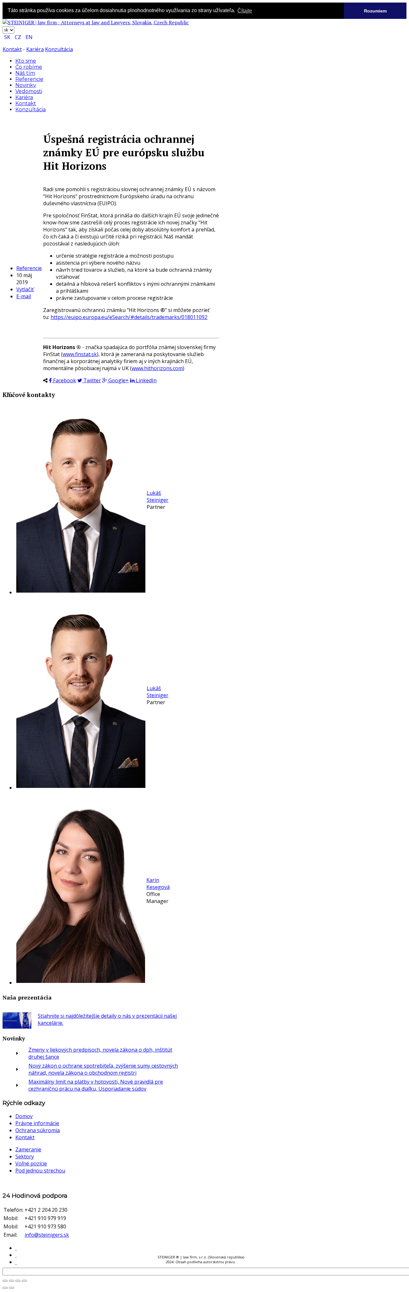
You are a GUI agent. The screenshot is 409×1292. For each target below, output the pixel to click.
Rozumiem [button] (375, 10)
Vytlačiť (25, 289)
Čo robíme (28, 67)
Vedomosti (28, 91)
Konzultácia (59, 49)
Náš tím (25, 73)
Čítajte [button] (244, 10)
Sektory (24, 1156)
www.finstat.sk (80, 354)
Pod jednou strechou (40, 1170)
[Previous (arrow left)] (5, 1288)
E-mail (23, 296)
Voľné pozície (31, 1163)
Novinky (25, 85)
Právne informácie (37, 1123)
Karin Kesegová (158, 883)
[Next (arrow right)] (11, 1288)
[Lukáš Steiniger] (80, 590)
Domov (24, 1116)
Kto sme (25, 61)
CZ (18, 37)
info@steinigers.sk (47, 1234)
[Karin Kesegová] (80, 981)
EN (29, 37)
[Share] (17, 1281)
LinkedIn (146, 380)
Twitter (91, 380)
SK (8, 37)
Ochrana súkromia (37, 1130)
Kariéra (35, 49)
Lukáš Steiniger (157, 496)
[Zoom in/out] (11, 1281)
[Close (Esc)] (24, 1281)
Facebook (64, 380)
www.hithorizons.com (157, 368)
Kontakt (12, 49)
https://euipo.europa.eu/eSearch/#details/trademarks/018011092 (128, 317)
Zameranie (28, 1149)
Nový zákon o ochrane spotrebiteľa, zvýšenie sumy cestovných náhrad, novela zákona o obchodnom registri (103, 1069)
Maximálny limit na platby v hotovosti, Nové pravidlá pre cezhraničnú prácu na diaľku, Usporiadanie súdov (95, 1085)
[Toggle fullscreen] (5, 1281)
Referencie (29, 79)
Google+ (118, 380)
